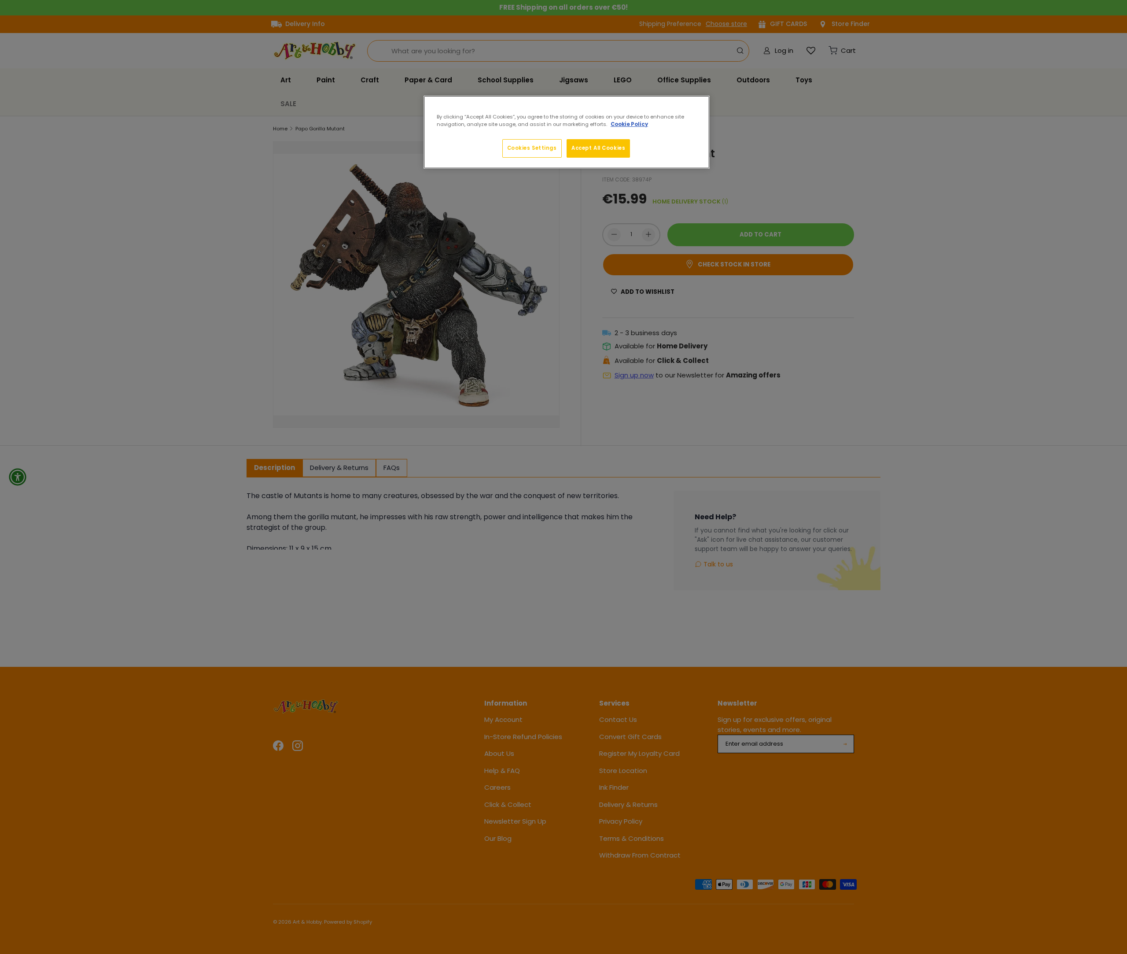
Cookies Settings (532, 148)
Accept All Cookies (598, 148)
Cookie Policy (629, 124)
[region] (567, 132)
